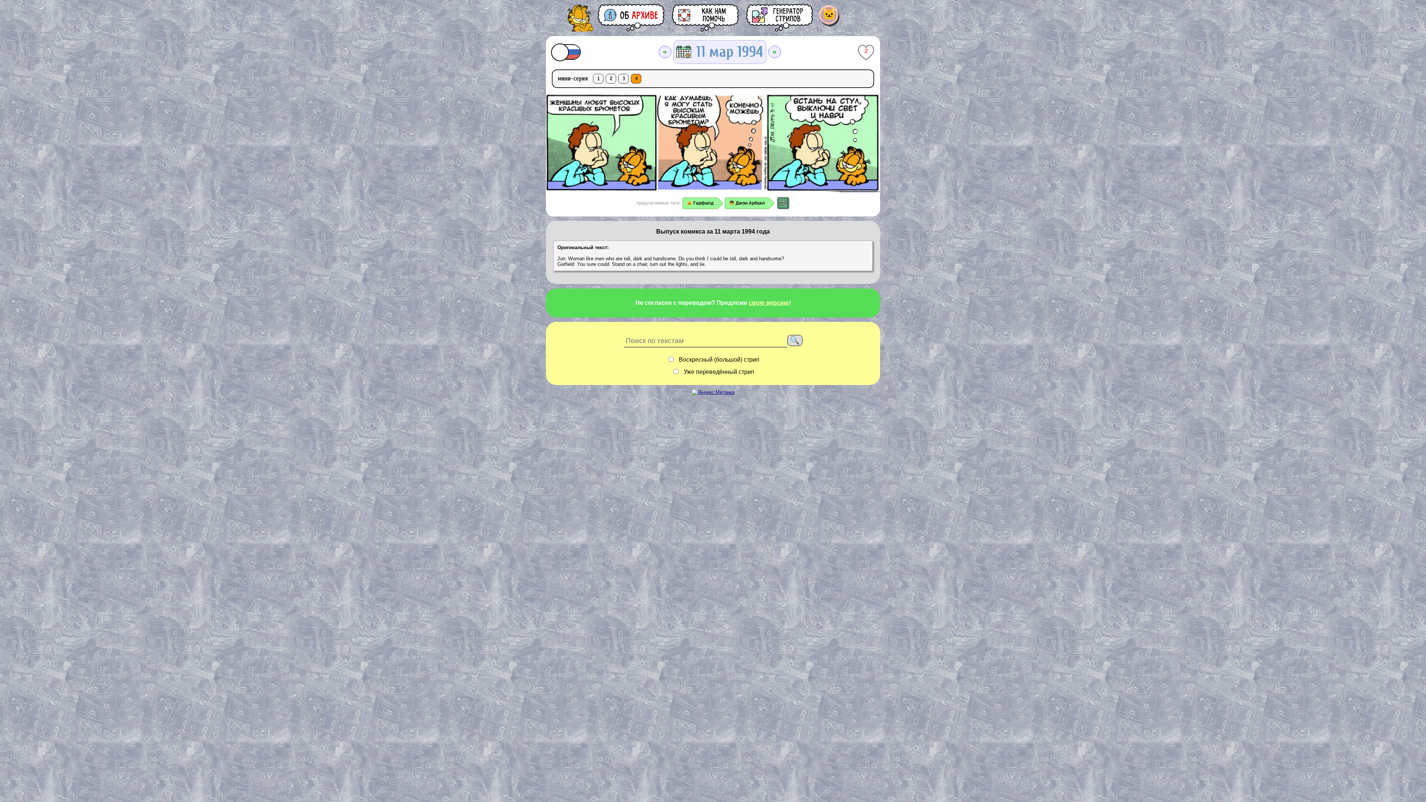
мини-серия (573, 78)
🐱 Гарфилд (700, 203)
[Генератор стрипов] (780, 18)
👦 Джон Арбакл (747, 203)
